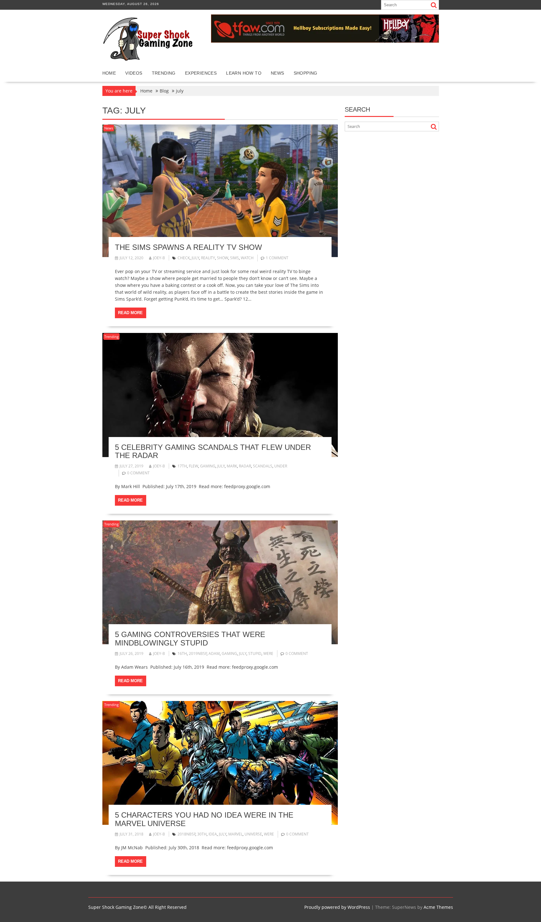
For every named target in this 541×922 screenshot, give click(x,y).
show (222, 258)
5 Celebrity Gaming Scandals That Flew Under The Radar (213, 451)
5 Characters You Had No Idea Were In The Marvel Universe (204, 819)
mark (232, 466)
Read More (130, 312)
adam (214, 653)
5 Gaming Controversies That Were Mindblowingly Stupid (190, 638)
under (280, 466)
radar (245, 466)
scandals (262, 466)
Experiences (201, 73)
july (195, 258)
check (184, 258)
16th (182, 653)
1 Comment (277, 258)
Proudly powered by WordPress (337, 907)
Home (109, 73)
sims (234, 258)
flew (193, 466)
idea (213, 834)
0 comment (138, 473)
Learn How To (243, 73)
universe (253, 834)
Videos (133, 73)
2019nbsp (198, 653)
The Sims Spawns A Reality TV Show (188, 247)
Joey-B (159, 258)
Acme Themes (438, 907)
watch (247, 258)
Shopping (305, 73)
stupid (254, 653)
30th (202, 834)
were (268, 653)
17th (182, 466)
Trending (164, 73)
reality (208, 258)
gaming (207, 466)
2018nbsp (187, 834)
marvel (235, 834)
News (277, 73)
